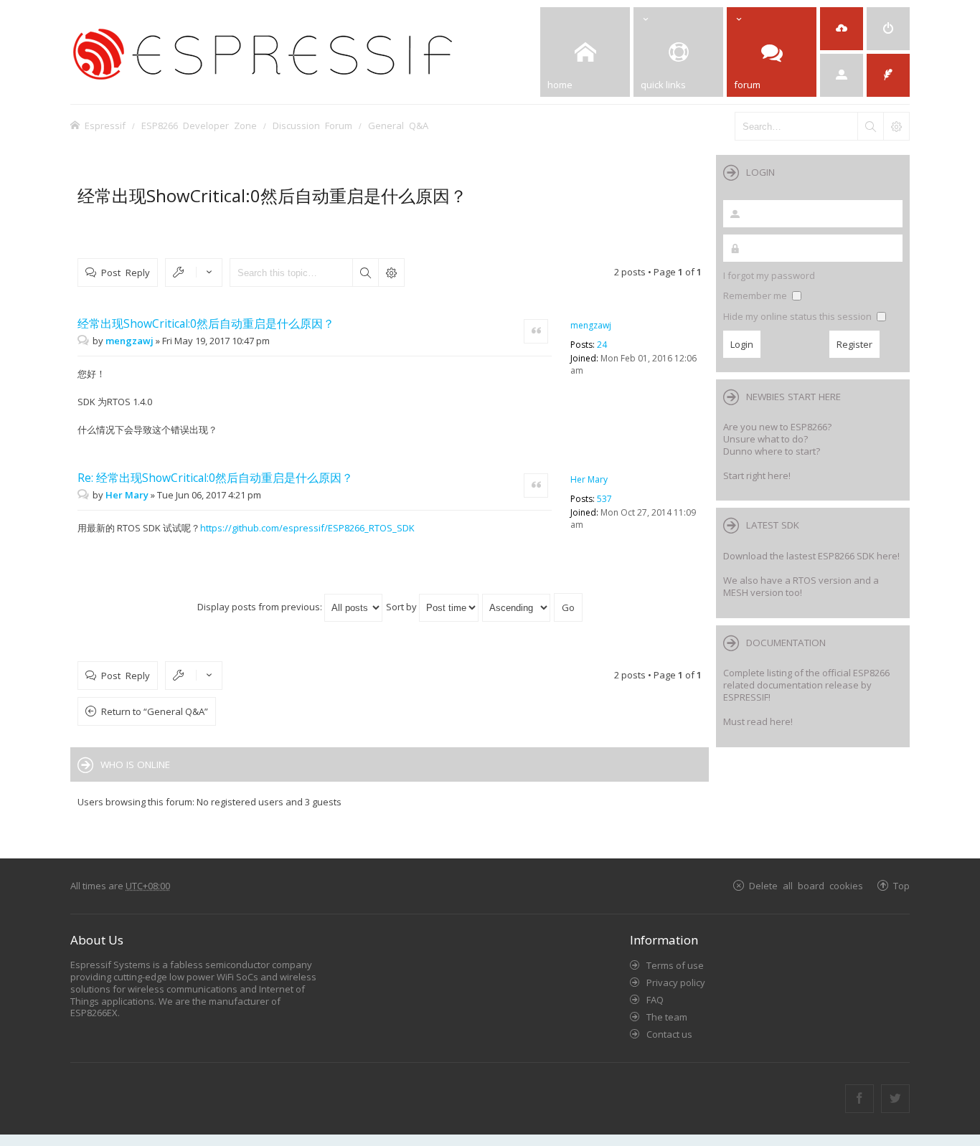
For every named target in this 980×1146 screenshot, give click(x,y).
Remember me (756, 295)
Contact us (669, 1034)
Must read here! (758, 721)
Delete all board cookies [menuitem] (806, 885)
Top (901, 885)
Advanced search (391, 272)
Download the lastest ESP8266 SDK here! (811, 555)
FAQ (655, 999)
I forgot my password (769, 275)
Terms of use (675, 965)
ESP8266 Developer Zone (199, 125)
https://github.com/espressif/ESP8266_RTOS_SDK (307, 527)
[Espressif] (285, 52)
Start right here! (757, 475)
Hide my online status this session (798, 316)
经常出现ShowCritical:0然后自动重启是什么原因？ (272, 195)
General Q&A (398, 125)
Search (365, 272)
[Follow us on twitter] (895, 1098)
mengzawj (590, 325)
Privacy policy (675, 982)
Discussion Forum (312, 125)
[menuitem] (888, 28)
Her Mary (589, 479)
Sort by (402, 606)
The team (666, 1016)
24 (602, 344)
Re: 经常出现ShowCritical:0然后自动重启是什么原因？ (215, 478)
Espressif (105, 125)
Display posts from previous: (260, 606)
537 (604, 499)
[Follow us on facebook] (859, 1098)
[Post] (85, 340)
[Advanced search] (896, 126)
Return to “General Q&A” (154, 711)
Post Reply (125, 272)
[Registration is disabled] (841, 28)
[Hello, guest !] (841, 75)
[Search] (870, 126)
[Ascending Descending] (517, 606)
